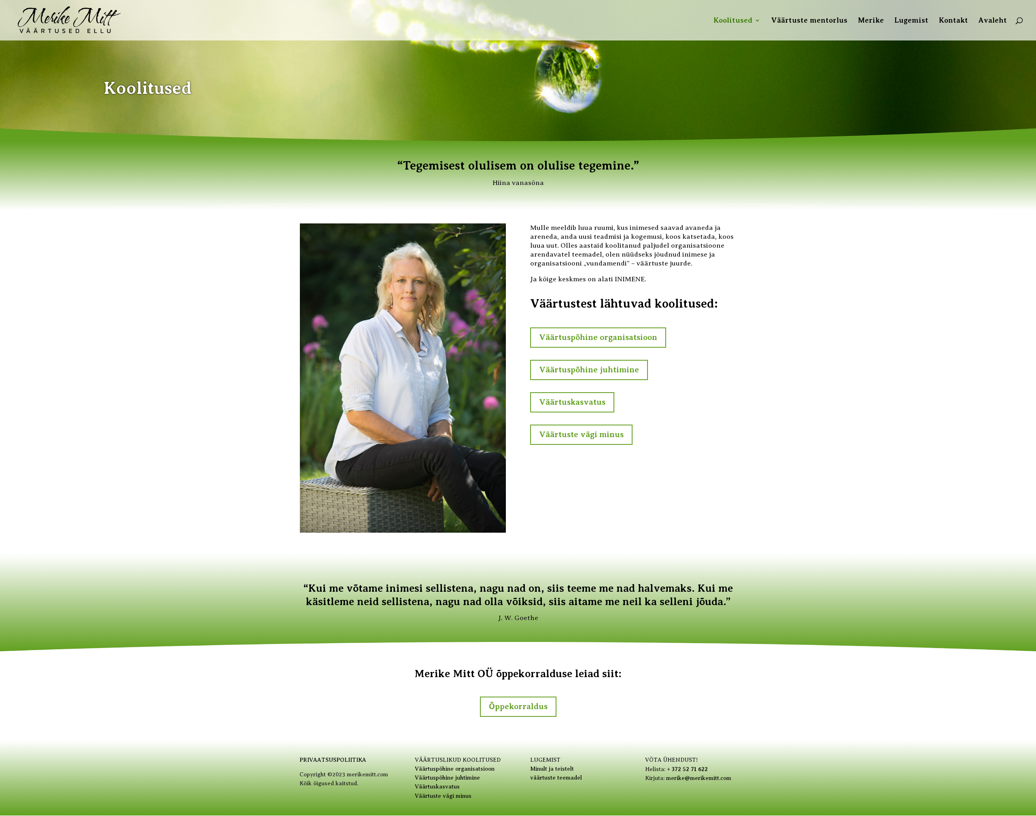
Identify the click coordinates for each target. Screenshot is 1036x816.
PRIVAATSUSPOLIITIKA (332, 760)
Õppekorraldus (518, 706)
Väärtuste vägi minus (581, 434)
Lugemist (911, 20)
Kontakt (953, 20)
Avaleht (993, 20)
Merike (871, 20)
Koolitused (732, 20)
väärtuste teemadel (556, 778)
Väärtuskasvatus (572, 402)
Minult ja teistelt (552, 769)
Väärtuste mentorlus (809, 20)
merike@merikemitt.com (698, 778)
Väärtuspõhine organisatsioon (598, 337)
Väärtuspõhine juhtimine (589, 369)
